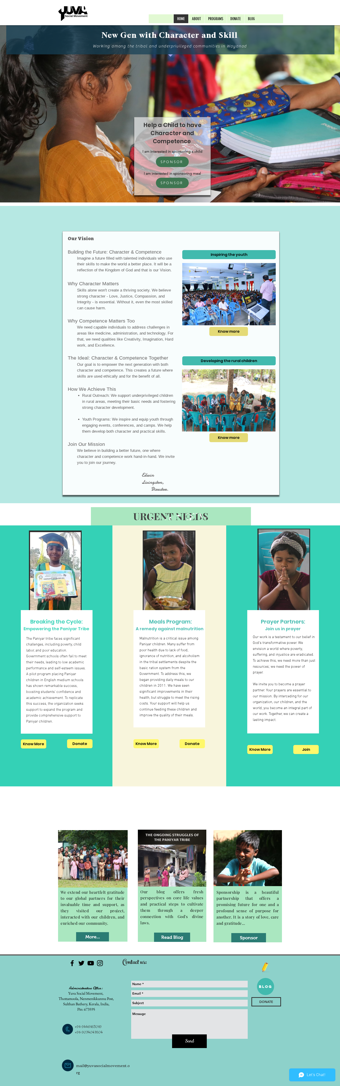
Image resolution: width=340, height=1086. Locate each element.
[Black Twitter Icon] (81, 963)
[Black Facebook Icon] (72, 963)
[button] (215, 18)
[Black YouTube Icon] (91, 963)
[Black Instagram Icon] (100, 963)
